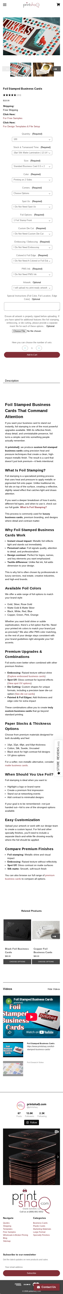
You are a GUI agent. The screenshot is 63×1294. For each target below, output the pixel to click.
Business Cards (40, 1223)
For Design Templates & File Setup (21, 126)
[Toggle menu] (7, 4)
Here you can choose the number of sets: (32, 342)
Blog (5, 1238)
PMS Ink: (32, 269)
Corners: (32, 187)
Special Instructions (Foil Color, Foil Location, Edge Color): (32, 297)
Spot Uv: (32, 201)
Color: (32, 174)
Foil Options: (32, 214)
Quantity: (32, 134)
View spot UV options (19, 683)
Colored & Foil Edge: (32, 255)
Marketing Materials (42, 1229)
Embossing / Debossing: (32, 242)
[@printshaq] (20, 1105)
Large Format (39, 1232)
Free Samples (9, 1232)
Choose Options (17, 962)
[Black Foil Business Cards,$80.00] (17, 930)
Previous (6, 68)
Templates (7, 1229)
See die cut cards (24, 693)
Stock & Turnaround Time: (32, 147)
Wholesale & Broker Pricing (15, 1235)
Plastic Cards (39, 1226)
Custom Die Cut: (32, 228)
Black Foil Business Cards (17, 950)
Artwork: (32, 282)
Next (56, 68)
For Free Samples (12, 118)
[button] (58, 758)
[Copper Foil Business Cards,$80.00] (46, 930)
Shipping (7, 1226)
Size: (32, 160)
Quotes (6, 1223)
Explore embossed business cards (26, 676)
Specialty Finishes (41, 1235)
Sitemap (7, 1241)
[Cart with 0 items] (54, 3)
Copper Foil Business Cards (43, 950)
